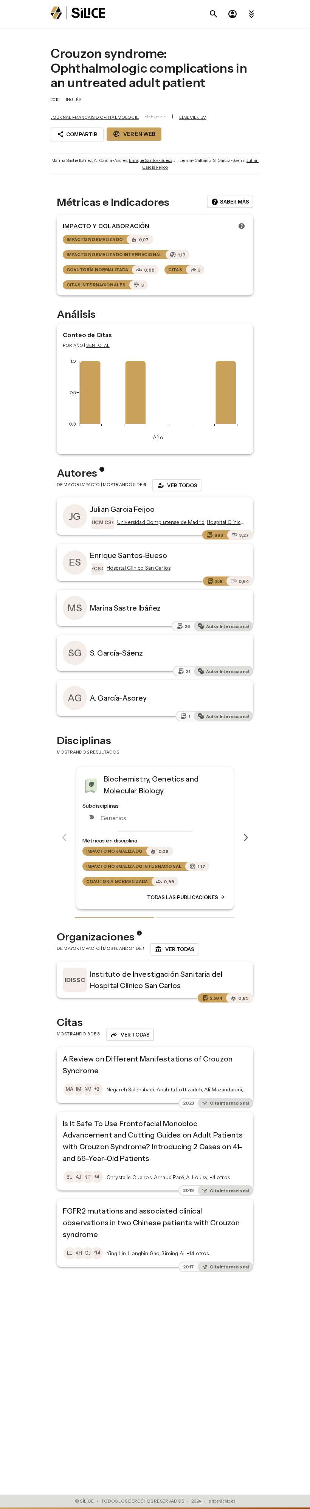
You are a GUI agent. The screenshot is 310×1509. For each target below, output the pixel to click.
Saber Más (230, 202)
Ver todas (174, 949)
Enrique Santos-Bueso (150, 160)
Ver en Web (134, 133)
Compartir (77, 134)
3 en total (98, 345)
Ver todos (177, 485)
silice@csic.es (222, 1501)
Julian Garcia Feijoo (122, 509)
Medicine (119, 781)
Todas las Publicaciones (186, 897)
